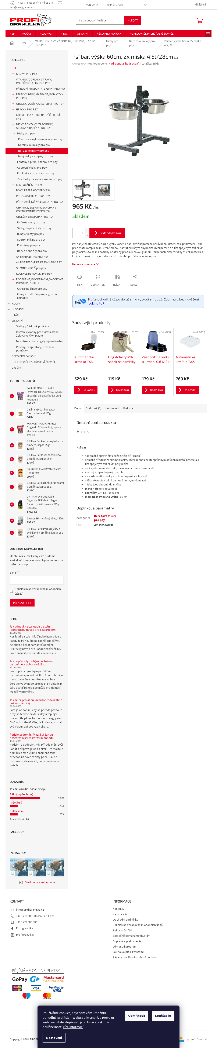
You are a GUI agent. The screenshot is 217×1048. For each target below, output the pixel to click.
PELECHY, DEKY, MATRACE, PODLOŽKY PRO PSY (39, 96)
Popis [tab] (78, 408)
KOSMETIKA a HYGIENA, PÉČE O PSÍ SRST (38, 117)
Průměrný (16, 803)
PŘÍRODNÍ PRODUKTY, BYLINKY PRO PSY (40, 89)
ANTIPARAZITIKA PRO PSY (32, 257)
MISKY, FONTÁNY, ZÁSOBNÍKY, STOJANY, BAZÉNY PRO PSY (34, 126)
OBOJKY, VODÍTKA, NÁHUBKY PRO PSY (40, 104)
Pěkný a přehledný (21, 794)
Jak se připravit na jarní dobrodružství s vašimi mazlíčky (36, 701)
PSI (14, 68)
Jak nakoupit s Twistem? (128, 952)
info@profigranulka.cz (30, 910)
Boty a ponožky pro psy (32, 251)
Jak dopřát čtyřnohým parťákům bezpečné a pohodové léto (31, 662)
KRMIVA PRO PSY (26, 74)
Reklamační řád (122, 930)
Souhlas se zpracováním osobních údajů (138, 925)
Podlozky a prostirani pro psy (35, 173)
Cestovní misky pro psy (32, 168)
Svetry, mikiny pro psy (31, 240)
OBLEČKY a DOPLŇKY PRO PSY (35, 217)
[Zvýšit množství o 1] (87, 230)
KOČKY (16, 304)
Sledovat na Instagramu (40, 882)
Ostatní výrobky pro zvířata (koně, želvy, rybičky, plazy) (38, 334)
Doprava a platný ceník (127, 941)
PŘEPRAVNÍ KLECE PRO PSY (33, 196)
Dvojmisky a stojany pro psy (36, 156)
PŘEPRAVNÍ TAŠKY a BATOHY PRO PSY (40, 202)
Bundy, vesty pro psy (30, 234)
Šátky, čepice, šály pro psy (34, 228)
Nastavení (54, 1037)
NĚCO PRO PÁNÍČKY (24, 356)
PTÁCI (15, 315)
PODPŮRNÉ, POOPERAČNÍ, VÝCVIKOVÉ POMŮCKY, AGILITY (39, 281)
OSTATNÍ (17, 321)
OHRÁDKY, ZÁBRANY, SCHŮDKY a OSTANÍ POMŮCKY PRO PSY (36, 209)
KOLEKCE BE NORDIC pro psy (34, 274)
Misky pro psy (26, 133)
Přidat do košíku (110, 233)
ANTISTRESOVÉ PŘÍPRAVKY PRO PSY (39, 262)
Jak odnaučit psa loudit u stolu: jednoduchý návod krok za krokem (33, 628)
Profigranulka (24, 928)
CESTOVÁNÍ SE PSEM (29, 185)
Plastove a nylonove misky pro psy (40, 139)
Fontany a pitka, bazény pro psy (37, 162)
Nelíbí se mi (17, 811)
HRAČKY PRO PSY (27, 109)
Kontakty (92, 5)
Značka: (151, 64)
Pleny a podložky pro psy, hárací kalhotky (37, 296)
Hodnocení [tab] (112, 408)
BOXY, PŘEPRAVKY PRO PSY (33, 190)
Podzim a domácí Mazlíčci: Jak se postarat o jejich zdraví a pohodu (32, 736)
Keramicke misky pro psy (34, 145)
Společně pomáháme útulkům (131, 936)
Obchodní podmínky (125, 920)
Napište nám (115, 5)
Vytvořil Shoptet (197, 1039)
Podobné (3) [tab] (93, 408)
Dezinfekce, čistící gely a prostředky (39, 341)
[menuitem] (12, 33)
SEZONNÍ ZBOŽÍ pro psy (31, 268)
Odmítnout (136, 1015)
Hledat (133, 20)
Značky (16, 368)
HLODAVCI (18, 309)
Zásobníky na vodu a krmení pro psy (40, 179)
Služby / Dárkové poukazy (32, 326)
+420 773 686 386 (26, 922)
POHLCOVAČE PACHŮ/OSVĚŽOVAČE (34, 362)
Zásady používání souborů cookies (135, 957)
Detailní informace (83, 264)
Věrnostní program (124, 947)
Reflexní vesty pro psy (31, 222)
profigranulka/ (25, 935)
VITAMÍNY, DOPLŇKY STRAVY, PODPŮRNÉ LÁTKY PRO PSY (34, 81)
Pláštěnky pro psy (28, 245)
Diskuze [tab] (128, 408)
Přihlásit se (22, 602)
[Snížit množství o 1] (87, 235)
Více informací (73, 1027)
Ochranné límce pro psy (32, 289)
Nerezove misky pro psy (33, 151)
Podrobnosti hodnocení (124, 64)
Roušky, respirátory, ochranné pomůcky (35, 349)
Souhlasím (163, 1015)
